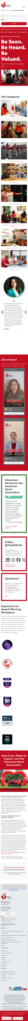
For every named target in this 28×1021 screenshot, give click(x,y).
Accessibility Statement (18, 998)
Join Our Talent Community (19, 29)
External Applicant (21, 32)
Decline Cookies (17, 1018)
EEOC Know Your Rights (14, 874)
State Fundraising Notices (19, 1004)
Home (2, 10)
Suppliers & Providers (7, 1004)
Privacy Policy (7, 996)
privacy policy (5, 1016)
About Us (8, 10)
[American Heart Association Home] (12, 5)
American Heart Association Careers (14, 995)
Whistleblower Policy (18, 1001)
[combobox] (14, 16)
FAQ (7, 596)
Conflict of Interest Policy (17, 999)
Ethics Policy (7, 999)
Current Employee (8, 32)
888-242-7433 (5, 805)
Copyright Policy (8, 998)
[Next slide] (25, 312)
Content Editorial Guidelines (14, 1002)
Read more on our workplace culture (10, 565)
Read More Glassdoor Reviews (11, 527)
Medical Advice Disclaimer (17, 996)
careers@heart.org (10, 588)
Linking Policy (8, 1001)
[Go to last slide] (2, 312)
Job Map (5, 29)
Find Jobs (14, 23)
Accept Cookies (6, 1018)
